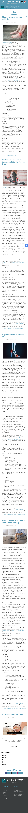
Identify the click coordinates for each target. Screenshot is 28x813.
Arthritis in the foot (6, 557)
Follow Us (14, 773)
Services (5, 793)
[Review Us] (25, 2)
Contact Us (5, 798)
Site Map (10, 805)
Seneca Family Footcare (14, 80)
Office (4, 792)
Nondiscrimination (15, 805)
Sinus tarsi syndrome (7, 42)
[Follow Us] (22, 2)
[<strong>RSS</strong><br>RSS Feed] (26, 16)
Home (4, 789)
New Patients (6, 795)
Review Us (21, 773)
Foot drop (4, 187)
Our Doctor (5, 790)
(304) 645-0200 (10, 1)
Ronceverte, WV (20, 150)
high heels (15, 360)
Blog (4, 797)
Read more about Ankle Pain (9, 155)
